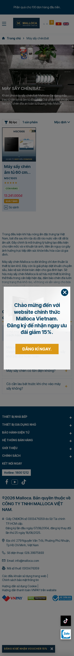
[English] (66, 23)
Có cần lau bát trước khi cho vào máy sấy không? (33, 386)
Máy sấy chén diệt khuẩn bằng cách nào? (30, 333)
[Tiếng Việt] (58, 23)
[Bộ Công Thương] (62, 598)
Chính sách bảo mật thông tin (20, 580)
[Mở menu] (4, 23)
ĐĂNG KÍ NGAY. (37, 514)
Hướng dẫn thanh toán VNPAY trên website (29, 590)
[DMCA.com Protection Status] (37, 598)
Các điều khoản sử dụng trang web (24, 576)
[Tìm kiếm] (44, 24)
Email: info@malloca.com (23, 560)
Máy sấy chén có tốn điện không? (31, 370)
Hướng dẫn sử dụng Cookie (19, 586)
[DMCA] (12, 598)
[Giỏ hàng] (50, 24)
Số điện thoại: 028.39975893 (25, 553)
